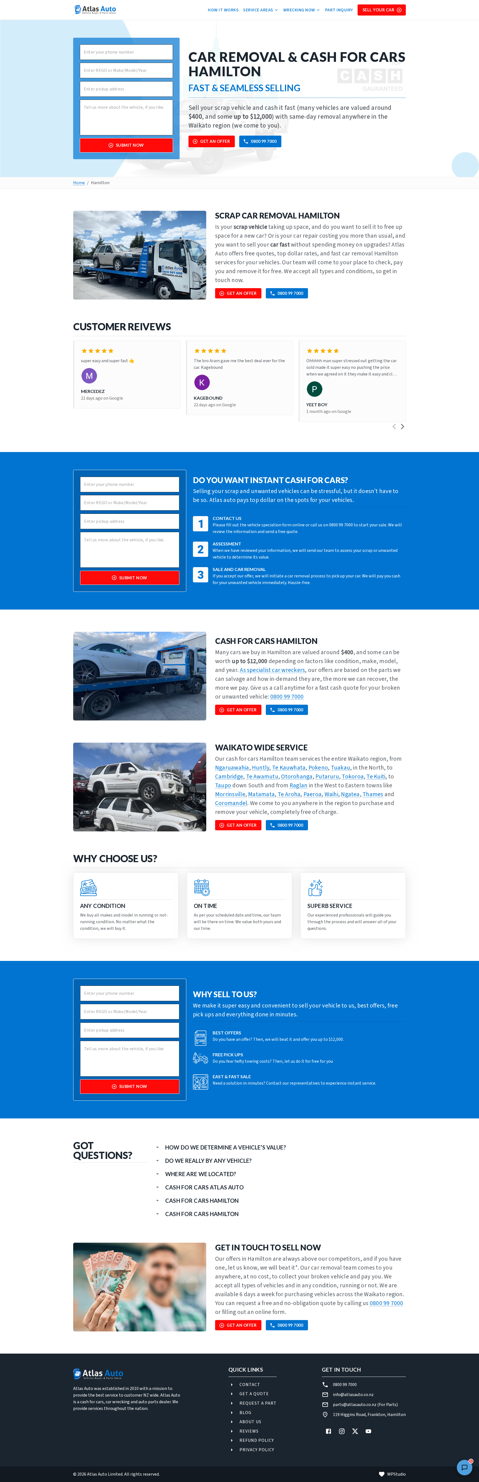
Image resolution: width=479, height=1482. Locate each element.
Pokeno (318, 767)
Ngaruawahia (232, 767)
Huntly (260, 767)
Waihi (331, 794)
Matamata (261, 794)
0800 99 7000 (263, 141)
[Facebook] (328, 1431)
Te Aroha (289, 794)
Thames (373, 794)
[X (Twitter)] (355, 1431)
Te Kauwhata (289, 767)
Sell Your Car (378, 9)
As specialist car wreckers (272, 670)
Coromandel (231, 803)
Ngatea (350, 794)
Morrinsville (230, 794)
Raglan (298, 785)
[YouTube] (368, 1431)
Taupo (223, 785)
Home (79, 183)
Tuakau (340, 767)
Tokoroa (353, 776)
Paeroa (313, 794)
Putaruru (327, 776)
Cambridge (229, 776)
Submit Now (130, 145)
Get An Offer (215, 141)
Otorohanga (296, 776)
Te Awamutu (262, 776)
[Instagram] (341, 1431)
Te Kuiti (375, 776)
